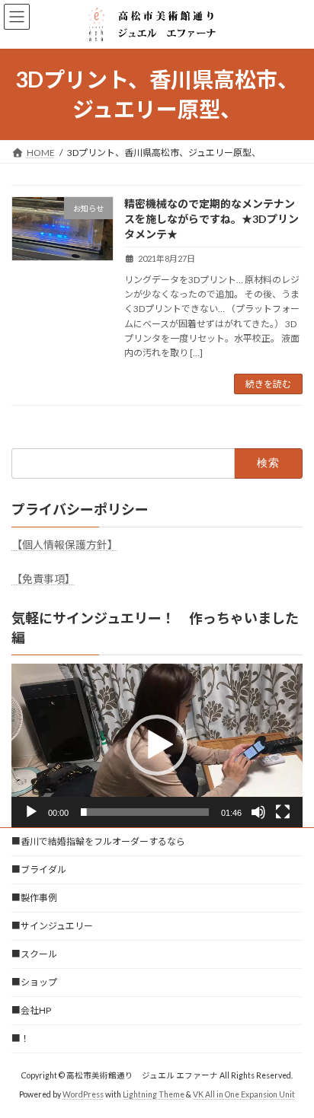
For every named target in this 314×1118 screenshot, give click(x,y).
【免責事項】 (43, 578)
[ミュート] (258, 812)
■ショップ (34, 982)
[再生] (31, 812)
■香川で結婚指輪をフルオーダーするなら (98, 841)
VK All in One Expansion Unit (244, 1094)
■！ (20, 1038)
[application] (157, 745)
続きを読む (268, 384)
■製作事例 (34, 897)
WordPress (83, 1094)
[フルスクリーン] (282, 812)
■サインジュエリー (52, 926)
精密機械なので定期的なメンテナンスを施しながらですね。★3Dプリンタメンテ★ (211, 218)
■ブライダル (38, 869)
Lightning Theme (153, 1094)
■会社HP (31, 1010)
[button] (157, 745)
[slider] (145, 812)
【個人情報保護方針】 (64, 544)
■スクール (34, 954)
